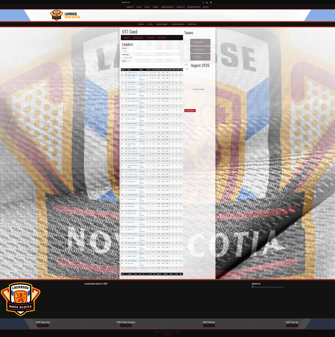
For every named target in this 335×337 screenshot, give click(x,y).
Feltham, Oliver (132, 243)
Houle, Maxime (132, 190)
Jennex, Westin (132, 139)
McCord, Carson (132, 158)
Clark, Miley (131, 206)
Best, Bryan (131, 222)
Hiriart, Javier (131, 105)
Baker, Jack (131, 229)
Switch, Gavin (131, 78)
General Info (130, 7)
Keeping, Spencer (133, 72)
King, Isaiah (131, 218)
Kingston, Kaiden (132, 252)
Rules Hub (205, 7)
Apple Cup (150, 24)
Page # (124, 61)
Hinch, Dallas (131, 82)
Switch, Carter (131, 89)
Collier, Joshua (132, 199)
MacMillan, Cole (132, 170)
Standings (138, 37)
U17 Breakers (142, 78)
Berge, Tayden (132, 256)
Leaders (150, 37)
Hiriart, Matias (131, 119)
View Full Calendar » (190, 110)
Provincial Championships (177, 24)
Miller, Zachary (132, 94)
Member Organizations (167, 7)
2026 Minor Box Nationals (193, 7)
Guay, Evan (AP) (132, 177)
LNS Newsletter (181, 7)
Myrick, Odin (131, 203)
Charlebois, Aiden (132, 195)
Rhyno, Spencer (132, 98)
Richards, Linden (132, 234)
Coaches (139, 7)
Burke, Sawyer (132, 132)
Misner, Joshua (132, 247)
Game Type (125, 54)
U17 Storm (143, 72)
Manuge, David (132, 227)
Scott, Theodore (132, 268)
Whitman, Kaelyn (132, 123)
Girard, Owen (131, 181)
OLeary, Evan (131, 87)
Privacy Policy (177, 331)
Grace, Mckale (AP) (133, 101)
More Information (43, 325)
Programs (155, 7)
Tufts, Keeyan (131, 137)
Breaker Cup (141, 24)
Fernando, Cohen (132, 174)
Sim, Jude (130, 263)
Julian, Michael (132, 260)
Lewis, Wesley (132, 128)
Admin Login (167, 334)
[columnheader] (123, 69)
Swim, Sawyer (131, 75)
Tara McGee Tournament (162, 24)
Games (126, 37)
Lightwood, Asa (132, 211)
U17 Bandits (142, 95)
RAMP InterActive (159, 331)
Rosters (161, 37)
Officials (147, 7)
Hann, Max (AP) (132, 114)
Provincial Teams (192, 24)
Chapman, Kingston (133, 161)
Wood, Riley (131, 238)
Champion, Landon (133, 186)
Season (124, 48)
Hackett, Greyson (132, 151)
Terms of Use (168, 331)
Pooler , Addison (132, 148)
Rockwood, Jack (132, 110)
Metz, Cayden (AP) (133, 154)
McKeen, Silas (132, 213)
